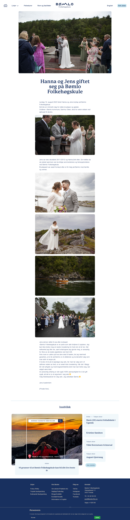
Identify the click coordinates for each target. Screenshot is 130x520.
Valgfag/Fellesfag (57, 491)
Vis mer (33, 517)
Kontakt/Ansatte (57, 497)
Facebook (76, 494)
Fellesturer (28, 6)
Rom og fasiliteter (44, 6)
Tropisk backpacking (37, 491)
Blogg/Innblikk (56, 494)
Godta (97, 517)
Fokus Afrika (34, 489)
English (110, 6)
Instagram (76, 491)
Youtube (76, 497)
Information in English (59, 499)
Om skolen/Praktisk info (59, 489)
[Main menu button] (5, 5)
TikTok (75, 489)
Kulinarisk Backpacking (38, 494)
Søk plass (122, 6)
